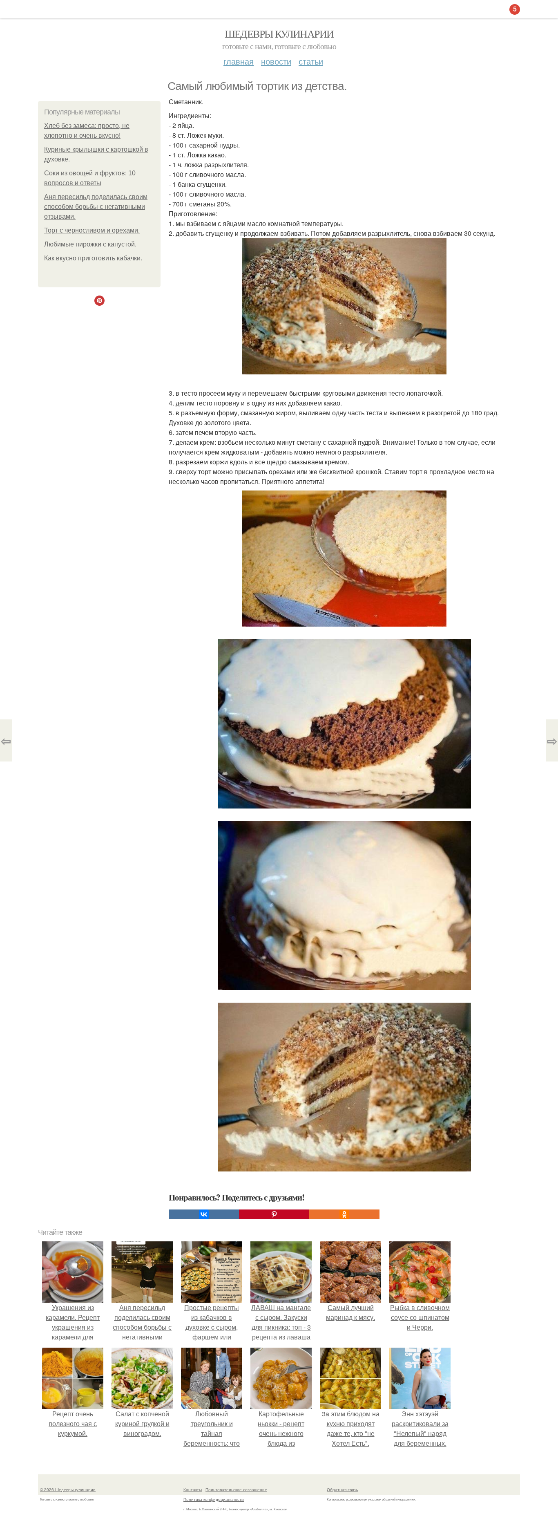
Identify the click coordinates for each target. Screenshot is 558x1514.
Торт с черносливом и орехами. (92, 230)
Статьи (311, 61)
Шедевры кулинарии (279, 33)
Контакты (192, 1489)
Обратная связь (342, 1489)
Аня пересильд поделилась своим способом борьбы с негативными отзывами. (95, 206)
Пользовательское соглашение (236, 1489)
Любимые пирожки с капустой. (90, 244)
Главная (238, 61)
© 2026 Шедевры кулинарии (68, 1489)
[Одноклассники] (344, 1214)
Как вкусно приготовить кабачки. (93, 258)
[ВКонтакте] (204, 1214)
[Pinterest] (274, 1214)
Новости (276, 61)
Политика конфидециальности (213, 1499)
